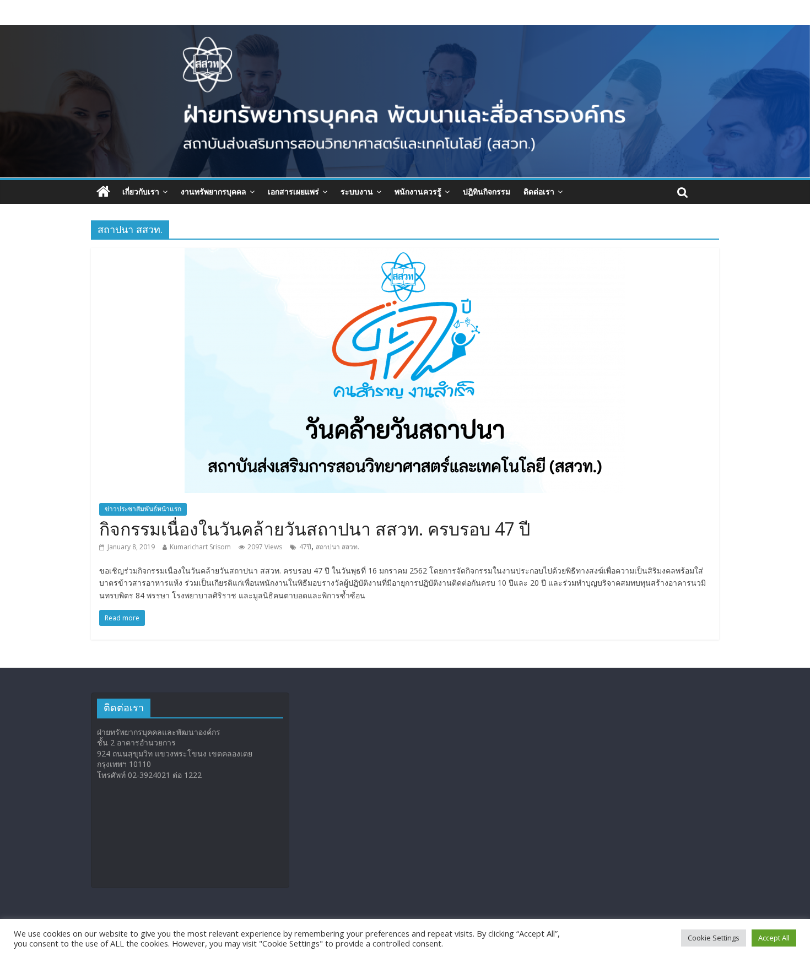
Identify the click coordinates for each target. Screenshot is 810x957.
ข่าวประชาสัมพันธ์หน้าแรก (143, 508)
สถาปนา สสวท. (337, 547)
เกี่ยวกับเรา (140, 191)
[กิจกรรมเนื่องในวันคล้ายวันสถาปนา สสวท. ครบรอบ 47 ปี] (405, 254)
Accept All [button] (774, 938)
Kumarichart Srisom (200, 547)
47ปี (305, 547)
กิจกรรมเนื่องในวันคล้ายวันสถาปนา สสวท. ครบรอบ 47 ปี (314, 528)
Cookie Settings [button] (713, 938)
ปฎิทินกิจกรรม (486, 191)
